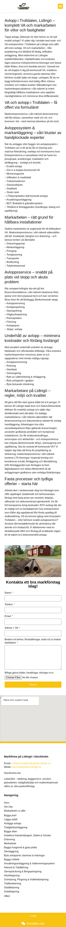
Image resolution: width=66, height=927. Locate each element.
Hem (6, 802)
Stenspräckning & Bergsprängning (22, 871)
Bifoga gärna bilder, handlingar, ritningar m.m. (29, 672)
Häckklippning (12, 875)
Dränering (9, 839)
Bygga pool (10, 815)
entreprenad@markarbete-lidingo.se (31, 763)
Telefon (9, 604)
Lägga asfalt (10, 819)
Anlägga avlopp (12, 823)
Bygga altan (10, 831)
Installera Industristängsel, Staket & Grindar (27, 835)
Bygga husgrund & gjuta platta (20, 847)
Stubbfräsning (11, 887)
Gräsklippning (11, 891)
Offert (7, 896)
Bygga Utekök (11, 859)
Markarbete (10, 843)
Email (8, 616)
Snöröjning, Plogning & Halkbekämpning (26, 879)
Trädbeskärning (12, 883)
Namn (8, 592)
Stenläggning (11, 851)
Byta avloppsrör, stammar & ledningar (24, 855)
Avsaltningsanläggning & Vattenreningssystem (29, 863)
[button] (60, 6)
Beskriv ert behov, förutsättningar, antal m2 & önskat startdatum (33, 641)
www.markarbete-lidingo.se (26, 767)
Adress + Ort (12, 628)
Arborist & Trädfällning (16, 867)
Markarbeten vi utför (14, 810)
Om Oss (8, 806)
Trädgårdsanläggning (15, 827)
